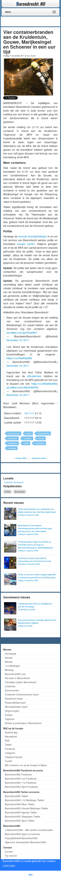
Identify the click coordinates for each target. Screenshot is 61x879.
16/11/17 (29, 413)
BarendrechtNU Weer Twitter (19, 804)
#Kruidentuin (34, 376)
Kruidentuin (12, 443)
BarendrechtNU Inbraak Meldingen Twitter (26, 808)
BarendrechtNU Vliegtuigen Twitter (22, 816)
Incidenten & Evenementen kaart (22, 694)
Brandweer (12, 438)
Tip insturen (11, 855)
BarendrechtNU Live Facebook (21, 778)
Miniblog (9, 670)
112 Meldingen (12, 665)
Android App (11, 732)
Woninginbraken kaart (16, 706)
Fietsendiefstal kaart (15, 702)
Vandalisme (39, 443)
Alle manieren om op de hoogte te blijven (26, 765)
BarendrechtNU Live (15, 674)
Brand (29, 433)
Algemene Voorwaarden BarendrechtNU (25, 842)
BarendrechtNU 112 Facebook (20, 782)
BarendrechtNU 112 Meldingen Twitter (24, 800)
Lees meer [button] (9, 865)
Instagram (10, 752)
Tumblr (8, 761)
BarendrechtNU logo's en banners (22, 834)
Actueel (9, 657)
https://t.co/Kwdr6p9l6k (19, 358)
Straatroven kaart (14, 698)
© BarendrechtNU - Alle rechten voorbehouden (29, 830)
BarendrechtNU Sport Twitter (19, 820)
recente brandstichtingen (32, 236)
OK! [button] (30, 874)
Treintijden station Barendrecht (20, 682)
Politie (26, 443)
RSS (7, 740)
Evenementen (12, 690)
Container (28, 438)
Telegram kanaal (13, 757)
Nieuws (8, 661)
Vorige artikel (21, 458)
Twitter (8, 744)
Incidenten (10, 686)
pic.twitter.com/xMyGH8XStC (23, 387)
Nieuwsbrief (11, 736)
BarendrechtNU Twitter (16, 796)
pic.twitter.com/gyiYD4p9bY (22, 332)
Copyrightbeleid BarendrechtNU (21, 838)
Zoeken (9, 715)
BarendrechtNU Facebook (18, 774)
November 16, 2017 (18, 340)
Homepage (10, 653)
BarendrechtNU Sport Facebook (21, 786)
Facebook (10, 748)
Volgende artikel (39, 458)
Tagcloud (9, 719)
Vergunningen (12, 710)
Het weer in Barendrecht (17, 678)
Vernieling (12, 448)
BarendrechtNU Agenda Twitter (21, 812)
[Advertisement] (33, 21)
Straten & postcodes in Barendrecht (23, 723)
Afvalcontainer (14, 433)
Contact (9, 851)
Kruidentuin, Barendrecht (13, 482)
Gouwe (41, 438)
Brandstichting (43, 433)
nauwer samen (26, 244)
